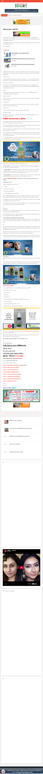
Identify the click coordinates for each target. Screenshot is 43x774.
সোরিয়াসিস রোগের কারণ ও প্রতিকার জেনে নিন (16, 420)
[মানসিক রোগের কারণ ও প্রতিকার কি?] (6, 445)
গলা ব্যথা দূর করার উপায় (36, 413)
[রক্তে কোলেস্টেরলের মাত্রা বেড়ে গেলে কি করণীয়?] (6, 453)
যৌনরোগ (11, 365)
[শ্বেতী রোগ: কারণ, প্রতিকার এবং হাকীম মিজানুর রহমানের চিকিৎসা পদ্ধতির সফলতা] (6, 429)
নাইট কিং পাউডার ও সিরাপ (12, 178)
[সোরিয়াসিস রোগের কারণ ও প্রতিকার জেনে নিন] (6, 421)
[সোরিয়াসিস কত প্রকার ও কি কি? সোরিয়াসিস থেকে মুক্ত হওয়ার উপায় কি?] (6, 437)
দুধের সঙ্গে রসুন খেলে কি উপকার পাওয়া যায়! (9, 413)
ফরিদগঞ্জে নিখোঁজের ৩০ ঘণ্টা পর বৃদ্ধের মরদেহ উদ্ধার (12, 15)
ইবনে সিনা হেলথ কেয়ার (9, 351)
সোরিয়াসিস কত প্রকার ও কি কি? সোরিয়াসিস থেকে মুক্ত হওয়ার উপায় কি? (19, 436)
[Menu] (2, 1)
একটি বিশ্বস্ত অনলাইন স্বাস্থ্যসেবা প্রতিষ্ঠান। (13, 353)
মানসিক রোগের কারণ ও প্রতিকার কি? (15, 444)
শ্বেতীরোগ (4, 365)
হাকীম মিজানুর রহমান (10, 346)
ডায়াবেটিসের (21, 365)
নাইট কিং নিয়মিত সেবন (27, 331)
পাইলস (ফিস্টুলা (15, 365)
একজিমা (8, 365)
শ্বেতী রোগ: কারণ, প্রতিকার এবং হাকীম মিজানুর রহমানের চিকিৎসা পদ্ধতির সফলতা (21, 428)
